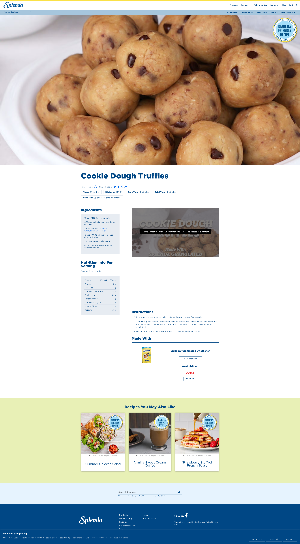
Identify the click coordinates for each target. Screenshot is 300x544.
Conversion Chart (127, 525)
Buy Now (190, 379)
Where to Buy (260, 5)
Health (273, 5)
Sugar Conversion (287, 12)
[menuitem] (287, 12)
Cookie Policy (205, 522)
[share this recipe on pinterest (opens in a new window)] (122, 186)
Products (234, 5)
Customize (257, 539)
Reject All (274, 539)
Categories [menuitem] (232, 12)
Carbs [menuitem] (273, 12)
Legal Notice (192, 522)
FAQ (291, 5)
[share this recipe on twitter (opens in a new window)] (115, 186)
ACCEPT (290, 539)
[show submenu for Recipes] (250, 5)
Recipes (244, 5)
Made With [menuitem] (247, 12)
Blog (284, 5)
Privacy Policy (180, 522)
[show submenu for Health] (277, 5)
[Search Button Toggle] (296, 5)
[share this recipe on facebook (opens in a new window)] (118, 186)
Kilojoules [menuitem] (261, 12)
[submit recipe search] (31, 12)
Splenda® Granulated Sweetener (95, 229)
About (145, 515)
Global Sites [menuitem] (148, 518)
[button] (95, 186)
